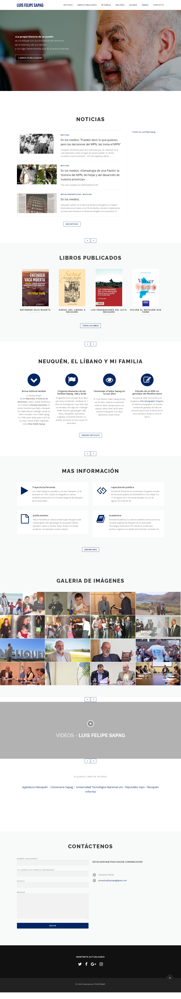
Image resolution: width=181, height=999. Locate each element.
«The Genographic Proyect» (151, 401)
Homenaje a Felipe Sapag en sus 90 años (109, 392)
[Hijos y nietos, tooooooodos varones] (113, 627)
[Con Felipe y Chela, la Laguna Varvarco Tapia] (158, 603)
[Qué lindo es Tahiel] (67, 603)
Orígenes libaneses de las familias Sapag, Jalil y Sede (71, 392)
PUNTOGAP (100, 984)
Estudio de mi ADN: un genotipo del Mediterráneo (147, 392)
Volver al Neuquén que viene (145, 311)
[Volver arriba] (170, 978)
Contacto (158, 5)
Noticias (68, 5)
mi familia (106, 5)
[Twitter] (80, 964)
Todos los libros (90, 325)
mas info (120, 5)
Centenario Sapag (62, 787)
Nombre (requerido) (27, 859)
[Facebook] (86, 964)
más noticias (72, 224)
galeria (133, 5)
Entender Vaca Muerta (35, 310)
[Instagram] (101, 964)
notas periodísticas (71, 194)
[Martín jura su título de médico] (113, 603)
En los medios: (70, 199)
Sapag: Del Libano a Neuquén (72, 311)
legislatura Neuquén (35, 787)
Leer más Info (90, 549)
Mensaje (21, 892)
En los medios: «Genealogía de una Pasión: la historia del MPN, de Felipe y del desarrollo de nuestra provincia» (90, 174)
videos (145, 5)
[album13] (67, 673)
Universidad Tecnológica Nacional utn (99, 787)
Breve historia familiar (34, 391)
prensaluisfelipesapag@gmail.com (112, 880)
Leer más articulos (90, 435)
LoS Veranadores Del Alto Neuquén (109, 311)
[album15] (158, 673)
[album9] (67, 650)
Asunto (21, 881)
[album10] (113, 650)
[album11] (158, 650)
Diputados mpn (135, 787)
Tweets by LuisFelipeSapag (143, 132)
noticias (65, 135)
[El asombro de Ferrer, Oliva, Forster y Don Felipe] (67, 627)
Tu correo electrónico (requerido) (35, 870)
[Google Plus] (93, 964)
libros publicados (87, 5)
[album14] (113, 673)
